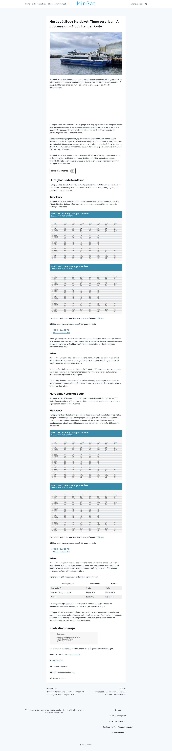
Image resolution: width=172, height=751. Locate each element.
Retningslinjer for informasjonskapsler (118, 727)
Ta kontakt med (136, 4)
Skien (50, 4)
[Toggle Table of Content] (71, 171)
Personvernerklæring (117, 721)
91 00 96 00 (75, 655)
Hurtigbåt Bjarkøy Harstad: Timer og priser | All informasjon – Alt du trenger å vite (65, 692)
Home (27, 4)
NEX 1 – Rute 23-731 (61, 330)
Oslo (34, 4)
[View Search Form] (146, 4)
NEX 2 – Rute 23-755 (61, 333)
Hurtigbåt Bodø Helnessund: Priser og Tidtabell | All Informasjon (110, 692)
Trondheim (42, 4)
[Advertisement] (86, 106)
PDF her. (100, 318)
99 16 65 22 (58, 660)
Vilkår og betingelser (117, 716)
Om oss (118, 710)
